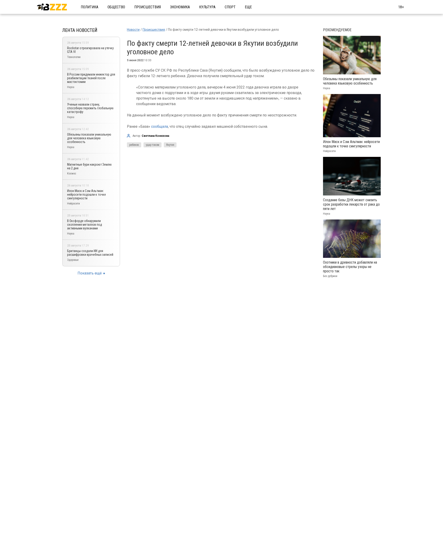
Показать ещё (90, 273)
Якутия (170, 144)
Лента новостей (79, 30)
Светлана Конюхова (155, 135)
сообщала (159, 126)
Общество (116, 7)
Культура (207, 7)
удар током (152, 144)
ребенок (134, 144)
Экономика (180, 7)
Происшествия (147, 7)
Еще (248, 7)
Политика (89, 7)
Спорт (230, 7)
